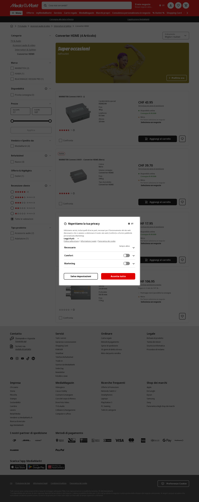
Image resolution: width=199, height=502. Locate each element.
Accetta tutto (118, 276)
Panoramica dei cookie (106, 241)
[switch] (126, 255)
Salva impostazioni (81, 276)
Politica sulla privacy (71, 241)
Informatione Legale (88, 241)
